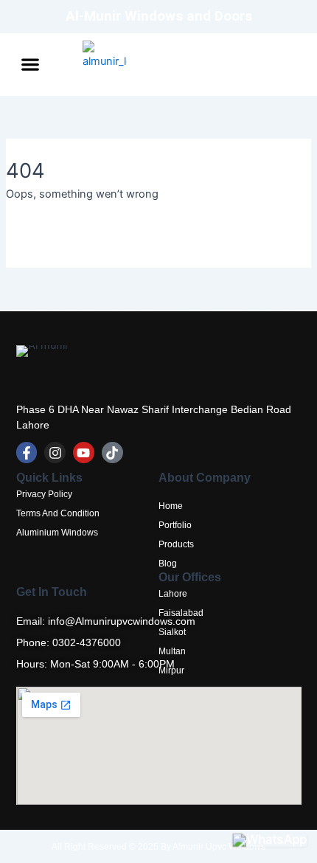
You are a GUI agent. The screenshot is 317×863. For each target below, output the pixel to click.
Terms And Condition (58, 513)
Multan (172, 651)
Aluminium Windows (57, 532)
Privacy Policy (44, 494)
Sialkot (172, 632)
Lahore (172, 594)
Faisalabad (180, 613)
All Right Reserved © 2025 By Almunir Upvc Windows (158, 847)
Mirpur (171, 670)
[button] (30, 64)
